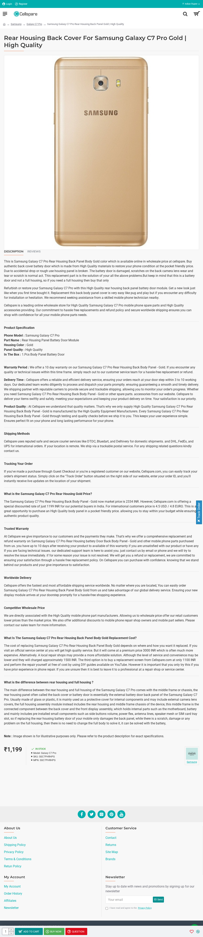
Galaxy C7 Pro (34, 24)
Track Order (199, 511)
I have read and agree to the (130, 908)
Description (13, 251)
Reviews (34, 251)
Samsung (16, 24)
